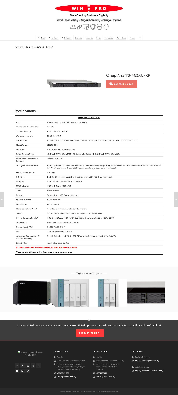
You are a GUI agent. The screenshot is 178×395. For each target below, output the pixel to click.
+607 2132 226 (101, 373)
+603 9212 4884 (63, 373)
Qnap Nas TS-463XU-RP (89, 118)
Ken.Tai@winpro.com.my (105, 377)
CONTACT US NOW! (89, 333)
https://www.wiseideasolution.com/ (149, 371)
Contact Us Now (124, 84)
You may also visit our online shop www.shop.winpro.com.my (44, 252)
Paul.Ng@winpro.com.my (66, 377)
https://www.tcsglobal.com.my (147, 361)
